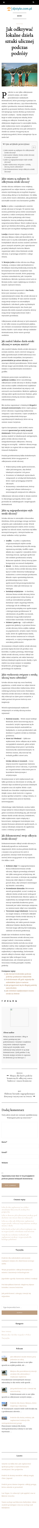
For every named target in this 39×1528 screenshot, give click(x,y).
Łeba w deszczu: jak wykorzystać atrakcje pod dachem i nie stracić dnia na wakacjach (19, 1216)
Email (4, 1152)
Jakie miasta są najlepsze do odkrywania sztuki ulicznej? (19, 151)
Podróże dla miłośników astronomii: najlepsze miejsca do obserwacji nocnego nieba (18, 1261)
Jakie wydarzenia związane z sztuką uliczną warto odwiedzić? (17, 166)
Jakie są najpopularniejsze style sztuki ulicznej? (18, 161)
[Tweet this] (5, 1001)
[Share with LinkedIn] (11, 1001)
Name (4, 1142)
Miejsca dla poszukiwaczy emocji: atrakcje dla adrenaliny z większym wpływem (23, 1374)
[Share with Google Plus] (8, 1001)
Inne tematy (6, 1331)
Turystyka (19, 23)
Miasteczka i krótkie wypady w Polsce (16, 1334)
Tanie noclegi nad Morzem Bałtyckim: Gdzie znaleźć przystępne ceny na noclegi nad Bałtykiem (19, 1505)
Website (5, 1163)
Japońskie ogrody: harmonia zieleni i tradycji (19, 1278)
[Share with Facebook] (3, 1001)
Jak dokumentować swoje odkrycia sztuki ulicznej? (19, 170)
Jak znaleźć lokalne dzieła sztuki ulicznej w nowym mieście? (19, 156)
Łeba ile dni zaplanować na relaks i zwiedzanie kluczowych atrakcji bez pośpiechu (16, 1209)
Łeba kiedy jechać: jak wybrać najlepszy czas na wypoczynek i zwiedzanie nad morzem (19, 1230)
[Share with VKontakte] (16, 1001)
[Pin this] (13, 1001)
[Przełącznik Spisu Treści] (32, 147)
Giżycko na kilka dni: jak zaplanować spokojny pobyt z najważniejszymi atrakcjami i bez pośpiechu (16, 1466)
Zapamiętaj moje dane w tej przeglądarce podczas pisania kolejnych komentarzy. (18, 1177)
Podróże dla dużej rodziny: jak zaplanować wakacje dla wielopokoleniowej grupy (18, 1420)
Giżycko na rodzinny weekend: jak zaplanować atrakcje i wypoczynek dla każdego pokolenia (17, 1237)
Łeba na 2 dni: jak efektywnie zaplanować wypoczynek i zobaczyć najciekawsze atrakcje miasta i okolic (19, 1223)
